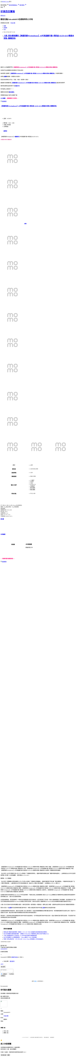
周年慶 (2, 519)
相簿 (5, 25)
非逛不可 (17, 85)
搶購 (5, 76)
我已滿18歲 (3, 1055)
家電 (25, 223)
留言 (16, 957)
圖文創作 (12, 961)
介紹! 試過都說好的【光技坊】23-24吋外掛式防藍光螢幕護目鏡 (20, 935)
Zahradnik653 (4, 948)
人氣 (43, 907)
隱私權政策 (46, 1037)
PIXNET (27, 1037)
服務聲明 (52, 1037)
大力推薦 (3, 98)
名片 (5, 29)
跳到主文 (3, 15)
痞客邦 (13, 957)
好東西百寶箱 (8, 11)
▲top (2, 964)
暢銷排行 (17, 136)
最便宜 (5, 131)
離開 (9, 1055)
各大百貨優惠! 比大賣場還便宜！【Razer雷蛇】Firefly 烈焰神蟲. (20, 937)
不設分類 (12, 23)
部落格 (5, 27)
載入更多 (3, 966)
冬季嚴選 (3, 534)
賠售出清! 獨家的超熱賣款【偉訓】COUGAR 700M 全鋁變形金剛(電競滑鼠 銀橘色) (25, 932)
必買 (10, 907)
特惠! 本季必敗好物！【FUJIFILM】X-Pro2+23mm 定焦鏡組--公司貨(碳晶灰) (23, 939)
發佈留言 (3, 975)
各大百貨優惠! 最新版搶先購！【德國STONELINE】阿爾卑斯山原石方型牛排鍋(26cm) (26, 933)
